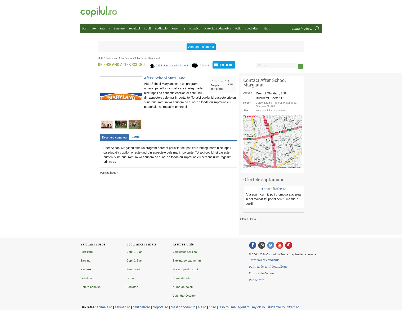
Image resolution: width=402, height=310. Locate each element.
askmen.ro (122, 307)
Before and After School (119, 58)
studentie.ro (276, 307)
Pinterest (288, 245)
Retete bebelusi (90, 286)
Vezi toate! (226, 64)
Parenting (178, 28)
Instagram (261, 245)
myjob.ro (258, 307)
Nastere (119, 28)
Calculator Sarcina (185, 251)
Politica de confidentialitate (268, 266)
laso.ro (224, 307)
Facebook (252, 245)
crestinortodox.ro (183, 307)
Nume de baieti (183, 286)
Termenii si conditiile (264, 260)
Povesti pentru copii (185, 269)
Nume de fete (182, 278)
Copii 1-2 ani (134, 251)
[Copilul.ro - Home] (98, 11)
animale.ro (104, 307)
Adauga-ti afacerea (201, 46)
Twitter (270, 245)
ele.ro (202, 307)
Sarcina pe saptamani (187, 260)
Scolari (130, 278)
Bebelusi (134, 28)
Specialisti (252, 28)
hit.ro (212, 307)
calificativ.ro (141, 307)
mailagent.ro (240, 307)
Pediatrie (161, 28)
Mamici (194, 28)
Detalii (135, 136)
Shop (266, 28)
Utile (238, 28)
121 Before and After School (172, 65)
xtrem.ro (293, 307)
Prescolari (133, 269)
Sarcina (105, 28)
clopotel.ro (160, 307)
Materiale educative (217, 28)
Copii (147, 28)
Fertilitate (89, 28)
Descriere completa (114, 137)
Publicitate (256, 280)
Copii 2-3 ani (134, 260)
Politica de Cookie (261, 273)
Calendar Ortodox (184, 295)
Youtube (279, 245)
